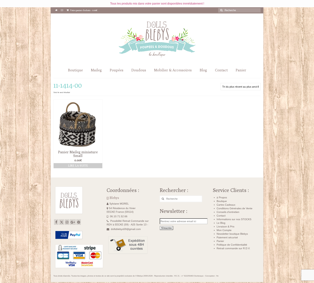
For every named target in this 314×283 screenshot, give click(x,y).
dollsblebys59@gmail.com (126, 229)
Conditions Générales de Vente (234, 208)
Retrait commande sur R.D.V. (233, 248)
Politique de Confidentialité (232, 244)
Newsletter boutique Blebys (232, 233)
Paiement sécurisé (227, 237)
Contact (221, 215)
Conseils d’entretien (228, 212)
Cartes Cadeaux (226, 204)
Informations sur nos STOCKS (234, 219)
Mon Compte (224, 230)
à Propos (222, 197)
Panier (220, 241)
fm (217, 276)
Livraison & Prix (225, 226)
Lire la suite (78, 165)
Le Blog (221, 222)
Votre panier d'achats (83, 10)
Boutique (222, 201)
